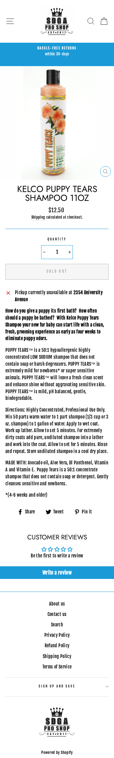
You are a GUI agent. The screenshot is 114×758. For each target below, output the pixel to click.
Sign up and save (57, 686)
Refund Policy (57, 645)
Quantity (57, 239)
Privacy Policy (57, 635)
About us (57, 603)
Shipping (38, 217)
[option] (57, 51)
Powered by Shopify (57, 752)
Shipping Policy (57, 656)
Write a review (57, 572)
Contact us (57, 614)
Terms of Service (57, 666)
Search (57, 624)
